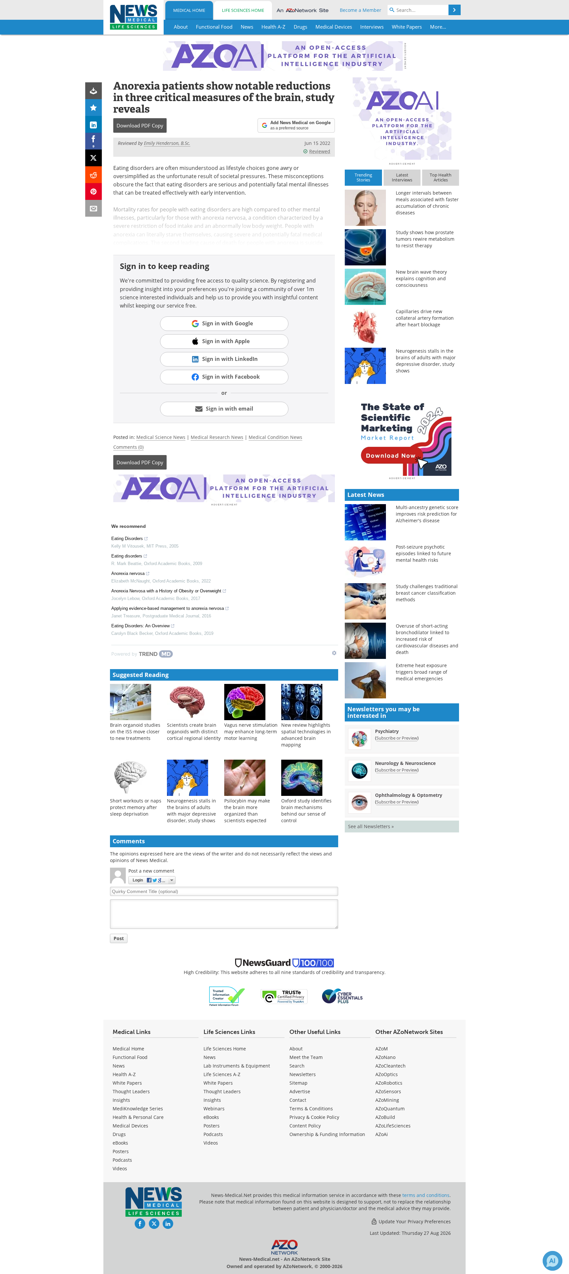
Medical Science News (160, 437)
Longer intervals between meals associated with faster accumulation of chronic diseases (427, 203)
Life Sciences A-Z (221, 1074)
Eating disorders (126, 556)
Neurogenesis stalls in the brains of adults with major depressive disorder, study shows (191, 811)
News (119, 1066)
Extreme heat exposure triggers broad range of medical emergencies (421, 672)
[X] (93, 157)
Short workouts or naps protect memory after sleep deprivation (135, 807)
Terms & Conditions (311, 1108)
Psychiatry (387, 731)
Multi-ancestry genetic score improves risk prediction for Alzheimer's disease (427, 514)
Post (119, 938)
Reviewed (319, 151)
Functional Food (130, 1057)
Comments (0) (128, 447)
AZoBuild (385, 1117)
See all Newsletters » (371, 826)
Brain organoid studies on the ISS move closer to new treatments (135, 731)
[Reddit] (93, 174)
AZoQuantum (390, 1108)
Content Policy (305, 1126)
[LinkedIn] (93, 124)
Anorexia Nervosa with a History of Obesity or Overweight (166, 590)
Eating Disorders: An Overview (140, 625)
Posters (121, 1151)
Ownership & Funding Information (327, 1134)
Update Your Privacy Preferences (414, 1221)
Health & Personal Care (138, 1117)
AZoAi (381, 1134)
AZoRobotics (388, 1083)
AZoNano (385, 1057)
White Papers (127, 1083)
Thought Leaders (131, 1091)
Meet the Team (306, 1057)
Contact (297, 1100)
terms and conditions (425, 1195)
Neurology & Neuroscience (405, 763)
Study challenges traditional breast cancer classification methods (427, 593)
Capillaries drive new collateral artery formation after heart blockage (425, 318)
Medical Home (189, 10)
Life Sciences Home (243, 10)
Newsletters (302, 1074)
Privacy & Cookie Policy (314, 1117)
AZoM (381, 1048)
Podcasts (122, 1160)
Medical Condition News (275, 437)
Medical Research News (217, 437)
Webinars (214, 1108)
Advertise (299, 1091)
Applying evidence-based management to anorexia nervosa (167, 608)
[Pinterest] (93, 191)
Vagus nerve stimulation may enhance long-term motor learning (251, 731)
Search (297, 1066)
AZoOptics (386, 1074)
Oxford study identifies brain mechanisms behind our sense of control (306, 811)
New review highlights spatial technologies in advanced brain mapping (306, 735)
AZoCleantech (390, 1066)
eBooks (120, 1143)
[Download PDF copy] (93, 90)
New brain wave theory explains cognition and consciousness (421, 278)
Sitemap (298, 1083)
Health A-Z (124, 1074)
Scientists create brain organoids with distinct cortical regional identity (194, 731)
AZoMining (387, 1100)
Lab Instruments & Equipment (236, 1066)
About (296, 1048)
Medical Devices (130, 1126)
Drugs (119, 1134)
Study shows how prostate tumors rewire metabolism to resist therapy (425, 239)
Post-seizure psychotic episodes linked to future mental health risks (423, 553)
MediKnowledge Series (138, 1108)
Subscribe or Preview (396, 738)
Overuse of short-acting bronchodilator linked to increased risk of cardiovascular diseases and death (427, 639)
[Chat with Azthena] (552, 1261)
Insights (121, 1100)
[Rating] (93, 107)
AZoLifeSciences (393, 1126)
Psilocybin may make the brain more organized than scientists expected (247, 811)
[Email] (93, 208)
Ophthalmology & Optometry (408, 795)
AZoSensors (388, 1091)
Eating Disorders (127, 538)
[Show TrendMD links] (334, 653)
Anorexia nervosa (128, 573)
